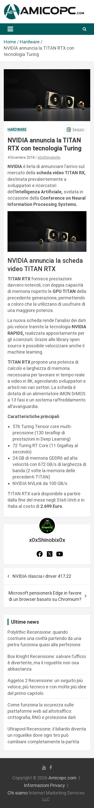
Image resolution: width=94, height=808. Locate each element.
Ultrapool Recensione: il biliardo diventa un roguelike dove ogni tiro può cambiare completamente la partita (47, 735)
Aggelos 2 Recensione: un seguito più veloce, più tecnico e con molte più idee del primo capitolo (47, 687)
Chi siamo (18, 792)
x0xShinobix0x (49, 157)
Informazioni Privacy (44, 785)
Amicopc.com (62, 777)
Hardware (17, 129)
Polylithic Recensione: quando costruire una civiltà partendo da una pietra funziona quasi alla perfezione (44, 638)
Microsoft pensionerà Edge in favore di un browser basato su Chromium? (45, 596)
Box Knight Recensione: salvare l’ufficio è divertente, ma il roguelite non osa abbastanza (47, 663)
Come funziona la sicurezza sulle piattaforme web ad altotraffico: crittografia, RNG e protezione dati (42, 711)
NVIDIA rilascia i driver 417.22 (42, 576)
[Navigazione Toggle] (10, 29)
